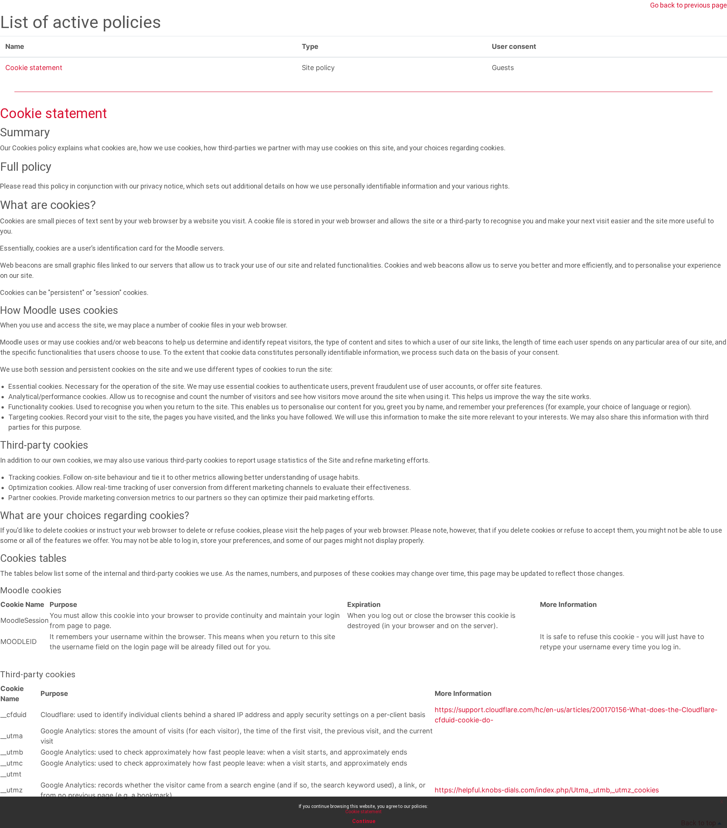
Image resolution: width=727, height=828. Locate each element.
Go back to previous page (688, 5)
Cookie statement (33, 68)
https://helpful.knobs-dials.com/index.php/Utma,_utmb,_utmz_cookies (547, 790)
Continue (363, 821)
